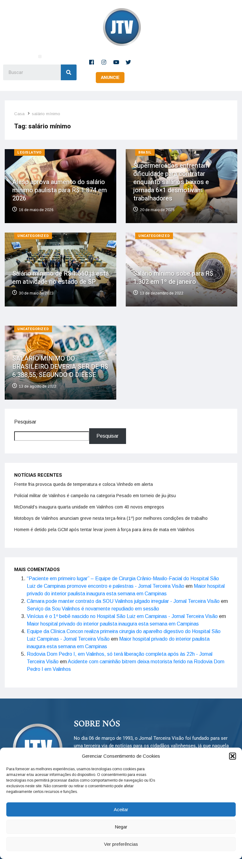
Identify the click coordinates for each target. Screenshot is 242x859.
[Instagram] (104, 62)
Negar (121, 826)
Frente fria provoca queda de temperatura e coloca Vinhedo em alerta (83, 484)
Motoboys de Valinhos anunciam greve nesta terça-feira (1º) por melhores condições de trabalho (111, 518)
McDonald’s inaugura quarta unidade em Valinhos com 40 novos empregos (89, 506)
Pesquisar (25, 421)
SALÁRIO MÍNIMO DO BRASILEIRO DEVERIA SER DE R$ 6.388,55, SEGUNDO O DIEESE (60, 366)
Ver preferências (121, 844)
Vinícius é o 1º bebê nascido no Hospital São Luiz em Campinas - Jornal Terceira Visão (122, 616)
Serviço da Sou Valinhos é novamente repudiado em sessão (93, 608)
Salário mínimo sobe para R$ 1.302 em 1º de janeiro (173, 277)
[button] (232, 756)
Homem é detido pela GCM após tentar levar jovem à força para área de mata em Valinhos (104, 529)
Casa (19, 113)
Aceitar (121, 809)
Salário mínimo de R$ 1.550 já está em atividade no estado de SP (60, 277)
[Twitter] (128, 62)
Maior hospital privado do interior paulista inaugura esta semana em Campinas (113, 623)
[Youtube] (116, 62)
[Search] (69, 72)
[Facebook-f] (91, 62)
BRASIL (145, 152)
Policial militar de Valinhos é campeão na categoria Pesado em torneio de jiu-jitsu (95, 495)
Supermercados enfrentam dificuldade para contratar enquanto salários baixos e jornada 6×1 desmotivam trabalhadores (171, 182)
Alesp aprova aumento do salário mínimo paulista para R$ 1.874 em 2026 (59, 190)
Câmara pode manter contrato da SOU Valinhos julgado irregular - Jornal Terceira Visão (123, 601)
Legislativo (29, 152)
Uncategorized (33, 236)
